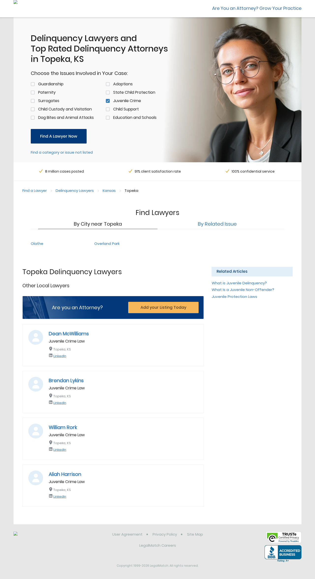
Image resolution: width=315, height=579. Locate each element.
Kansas (109, 190)
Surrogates (48, 101)
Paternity (47, 92)
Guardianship (50, 84)
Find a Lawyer (34, 190)
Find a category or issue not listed (62, 152)
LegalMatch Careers (157, 545)
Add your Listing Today (163, 307)
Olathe (37, 243)
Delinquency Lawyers (75, 190)
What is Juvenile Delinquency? (239, 283)
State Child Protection (134, 92)
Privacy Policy (165, 534)
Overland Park (107, 243)
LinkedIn (59, 356)
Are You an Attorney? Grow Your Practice (256, 8)
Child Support (126, 109)
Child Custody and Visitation (65, 109)
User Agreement (127, 534)
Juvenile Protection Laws (234, 296)
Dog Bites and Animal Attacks (66, 117)
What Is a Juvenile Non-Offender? (243, 289)
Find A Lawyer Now (58, 136)
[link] (39, 538)
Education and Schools (135, 117)
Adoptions (123, 84)
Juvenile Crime (127, 101)
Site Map (195, 534)
